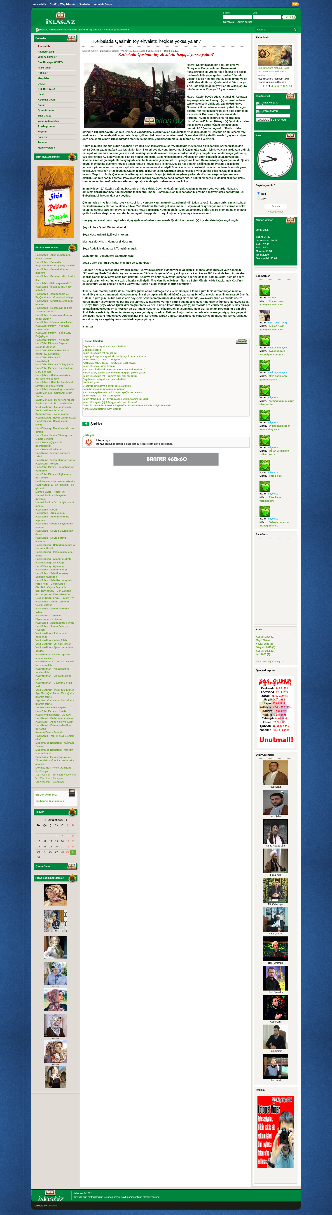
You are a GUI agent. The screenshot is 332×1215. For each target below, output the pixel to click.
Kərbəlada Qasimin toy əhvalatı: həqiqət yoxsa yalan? (115, 372)
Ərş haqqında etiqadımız (50, 801)
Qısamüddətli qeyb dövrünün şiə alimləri (107, 385)
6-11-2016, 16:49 (136, 51)
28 (62, 852)
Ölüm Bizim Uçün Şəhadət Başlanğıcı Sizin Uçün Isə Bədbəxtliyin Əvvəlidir (127, 405)
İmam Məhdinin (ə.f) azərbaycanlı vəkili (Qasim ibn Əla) (115, 399)
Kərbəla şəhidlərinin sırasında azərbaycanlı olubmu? (114, 369)
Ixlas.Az (78, 1193)
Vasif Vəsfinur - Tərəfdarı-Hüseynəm (55, 774)
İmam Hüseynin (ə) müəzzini (100, 353)
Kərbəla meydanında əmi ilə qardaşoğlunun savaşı (113, 392)
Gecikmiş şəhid (92, 349)
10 (290, 86)
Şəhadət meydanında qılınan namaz (104, 389)
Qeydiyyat (228, 22)
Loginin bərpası (244, 22)
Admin (94, 51)
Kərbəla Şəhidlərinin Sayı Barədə (102, 408)
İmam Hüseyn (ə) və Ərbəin (99, 366)
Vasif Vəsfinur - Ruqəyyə (49, 778)
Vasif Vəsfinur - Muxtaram (49, 781)
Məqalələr (113, 51)
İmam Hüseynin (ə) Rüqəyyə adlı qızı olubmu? (110, 376)
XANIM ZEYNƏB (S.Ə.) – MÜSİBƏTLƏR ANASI (109, 363)
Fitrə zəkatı (275, 475)
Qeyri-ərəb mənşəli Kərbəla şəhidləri (104, 346)
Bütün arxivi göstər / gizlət (270, 661)
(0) (160, 51)
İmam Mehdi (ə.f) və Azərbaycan (102, 359)
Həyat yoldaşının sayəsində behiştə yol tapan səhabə (114, 356)
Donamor (52, 1205)
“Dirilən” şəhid (91, 382)
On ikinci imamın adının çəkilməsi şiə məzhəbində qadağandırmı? (272, 71)
